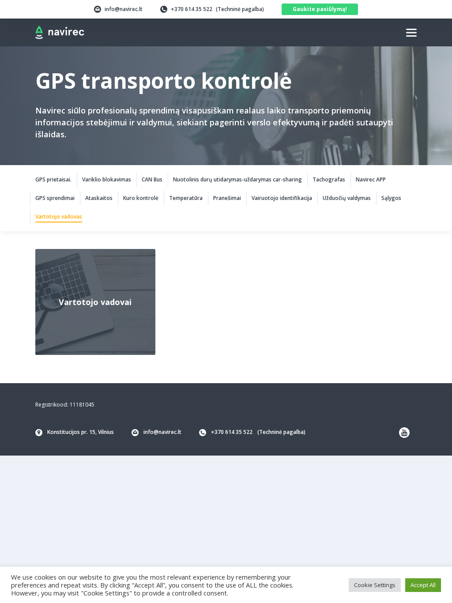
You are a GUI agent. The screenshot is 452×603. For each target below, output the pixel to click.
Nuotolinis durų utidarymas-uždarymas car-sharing (237, 179)
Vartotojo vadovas (58, 216)
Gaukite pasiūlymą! (320, 9)
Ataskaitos (99, 198)
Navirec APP (371, 179)
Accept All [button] (423, 585)
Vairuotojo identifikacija (282, 198)
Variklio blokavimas (106, 179)
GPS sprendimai (55, 198)
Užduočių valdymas (347, 198)
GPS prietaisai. (53, 179)
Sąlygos (391, 198)
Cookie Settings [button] (375, 585)
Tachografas (329, 179)
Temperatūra (186, 198)
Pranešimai (227, 198)
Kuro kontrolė (140, 198)
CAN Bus (152, 179)
